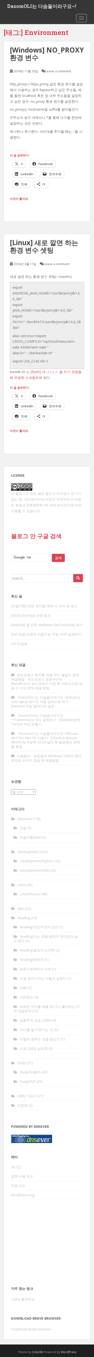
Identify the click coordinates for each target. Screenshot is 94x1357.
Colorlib (37, 1352)
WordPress (68, 1352)
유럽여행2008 (30, 837)
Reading (23, 918)
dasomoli (24, 818)
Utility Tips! (25, 1096)
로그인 (16, 1166)
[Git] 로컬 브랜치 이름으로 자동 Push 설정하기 (46, 634)
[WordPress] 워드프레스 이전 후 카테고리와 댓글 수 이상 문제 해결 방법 (46, 685)
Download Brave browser (31, 1329)
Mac (20, 908)
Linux (21, 884)
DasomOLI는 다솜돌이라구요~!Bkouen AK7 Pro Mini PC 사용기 (44, 735)
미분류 (22, 1105)
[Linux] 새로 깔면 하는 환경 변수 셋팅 (44, 246)
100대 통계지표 (23, 1299)
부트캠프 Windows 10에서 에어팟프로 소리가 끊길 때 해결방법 (46, 758)
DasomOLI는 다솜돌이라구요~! (41, 6)
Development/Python (36, 861)
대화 (23, 987)
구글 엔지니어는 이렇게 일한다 (43, 978)
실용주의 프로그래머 (35, 1020)
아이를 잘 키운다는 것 (36, 1029)
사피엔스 (26, 997)
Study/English (30, 1072)
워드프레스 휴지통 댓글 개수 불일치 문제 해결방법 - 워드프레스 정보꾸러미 (45, 677)
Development (28, 851)
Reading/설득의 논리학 (37, 950)
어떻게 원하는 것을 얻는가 (40, 1039)
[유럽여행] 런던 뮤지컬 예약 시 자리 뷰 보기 (44, 606)
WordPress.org (22, 1195)
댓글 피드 (18, 1185)
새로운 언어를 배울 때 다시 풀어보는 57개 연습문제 (46, 1008)
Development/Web (34, 870)
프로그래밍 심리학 (34, 1048)
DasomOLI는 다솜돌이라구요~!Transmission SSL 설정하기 (37, 717)
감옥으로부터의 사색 (35, 969)
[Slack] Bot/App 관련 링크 (31, 615)
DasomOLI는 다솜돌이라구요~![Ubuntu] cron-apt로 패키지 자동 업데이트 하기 (45, 699)
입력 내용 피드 (22, 1176)
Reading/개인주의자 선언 (39, 927)
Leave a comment (58, 71)
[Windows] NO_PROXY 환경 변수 (47, 53)
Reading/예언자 (32, 959)
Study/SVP (28, 1081)
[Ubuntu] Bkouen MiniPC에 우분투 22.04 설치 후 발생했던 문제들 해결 (45, 742)
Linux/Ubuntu (30, 894)
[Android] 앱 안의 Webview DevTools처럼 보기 (47, 624)
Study (21, 1063)
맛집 (23, 828)
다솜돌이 (23, 756)
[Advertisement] (47, 1244)
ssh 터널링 (19, 643)
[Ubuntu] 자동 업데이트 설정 (32, 706)
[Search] (78, 578)
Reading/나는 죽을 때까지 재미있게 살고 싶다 (45, 938)
